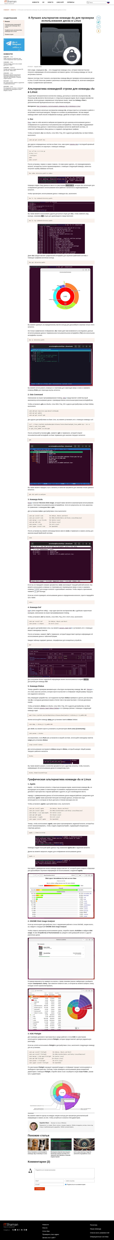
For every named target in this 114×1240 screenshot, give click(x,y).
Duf (29, 610)
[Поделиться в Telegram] (98, 22)
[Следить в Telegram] (17, 1230)
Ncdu (29, 503)
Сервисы (70, 2)
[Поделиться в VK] (98, 18)
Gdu (64, 398)
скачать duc (74, 144)
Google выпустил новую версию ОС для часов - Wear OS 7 (13, 70)
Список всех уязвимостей (99, 1233)
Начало (7, 21)
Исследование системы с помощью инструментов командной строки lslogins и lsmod (13, 89)
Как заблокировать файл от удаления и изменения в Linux (14, 83)
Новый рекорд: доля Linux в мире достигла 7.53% (13, 64)
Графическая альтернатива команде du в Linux (13, 30)
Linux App (60, 2)
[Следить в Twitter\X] (19, 1230)
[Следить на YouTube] (15, 1230)
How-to (50, 2)
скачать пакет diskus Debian (49, 708)
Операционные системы (99, 1237)
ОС (43, 2)
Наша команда (95, 1229)
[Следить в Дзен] (26, 1230)
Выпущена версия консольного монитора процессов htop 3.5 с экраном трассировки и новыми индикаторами (12, 76)
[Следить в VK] (22, 1230)
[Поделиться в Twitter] (98, 27)
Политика (93, 1225)
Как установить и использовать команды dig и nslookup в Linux (58, 106)
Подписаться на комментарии (76, 1184)
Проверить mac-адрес (50, 1234)
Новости (35, 2)
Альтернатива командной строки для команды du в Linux (13, 26)
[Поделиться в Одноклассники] (98, 31)
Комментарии (9, 34)
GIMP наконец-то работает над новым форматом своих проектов (13, 59)
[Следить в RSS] (13, 1230)
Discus (89, 689)
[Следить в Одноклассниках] (24, 1230)
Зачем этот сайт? (48, 1237)
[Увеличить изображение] (61, 207)
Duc (29, 122)
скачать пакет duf (65, 628)
